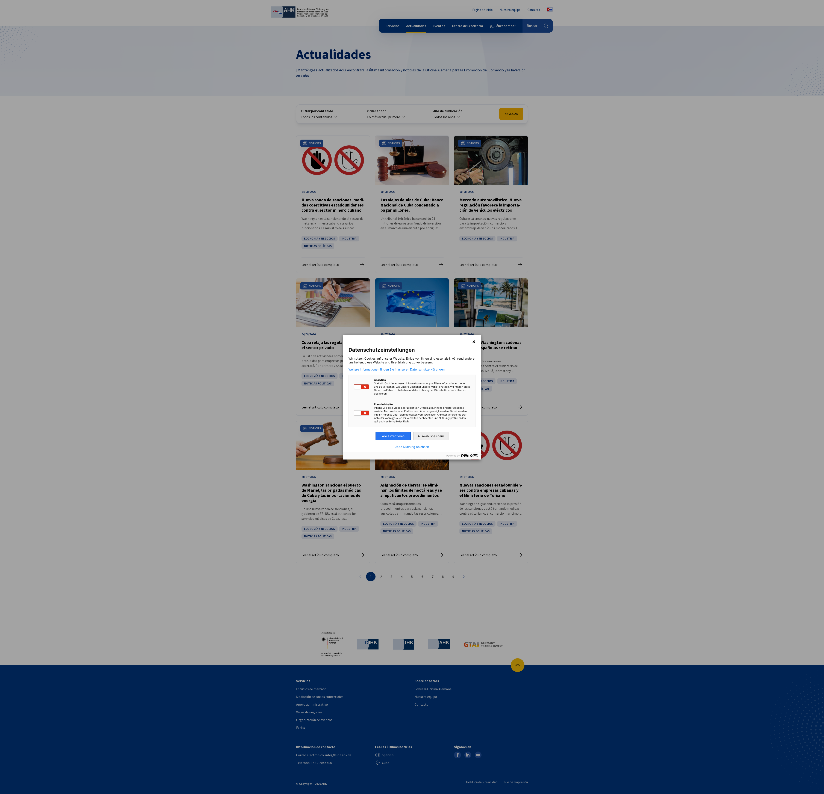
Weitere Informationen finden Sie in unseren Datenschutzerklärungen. (396, 369)
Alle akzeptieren (393, 436)
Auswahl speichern (431, 436)
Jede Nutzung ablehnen (412, 447)
